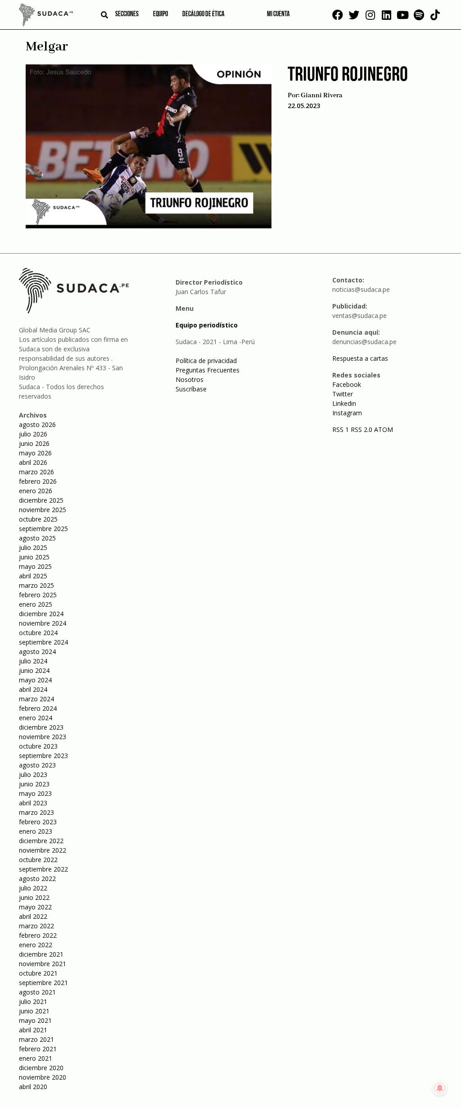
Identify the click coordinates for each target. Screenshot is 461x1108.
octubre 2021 (38, 973)
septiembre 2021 (43, 982)
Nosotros (189, 379)
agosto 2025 (37, 538)
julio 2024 (33, 661)
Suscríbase (191, 389)
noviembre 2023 (42, 736)
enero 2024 (35, 717)
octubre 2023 (38, 746)
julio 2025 (33, 547)
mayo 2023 (35, 793)
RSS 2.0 (361, 429)
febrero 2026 (38, 481)
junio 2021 (34, 1011)
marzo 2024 (36, 699)
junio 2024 (34, 670)
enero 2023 (35, 831)
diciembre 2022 (41, 840)
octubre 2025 (38, 519)
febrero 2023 (38, 821)
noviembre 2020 (42, 1077)
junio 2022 (34, 897)
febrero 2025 (38, 594)
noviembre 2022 (42, 850)
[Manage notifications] (440, 1088)
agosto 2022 (37, 878)
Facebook (346, 384)
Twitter (342, 394)
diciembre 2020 (41, 1067)
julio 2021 (33, 1001)
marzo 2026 (36, 472)
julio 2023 (33, 774)
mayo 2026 (35, 453)
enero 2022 (35, 944)
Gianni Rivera (322, 95)
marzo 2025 (36, 585)
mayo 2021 (35, 1020)
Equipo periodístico (207, 325)
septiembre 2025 (43, 528)
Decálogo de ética (203, 14)
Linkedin (344, 403)
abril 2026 (33, 462)
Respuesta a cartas (360, 358)
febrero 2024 (38, 708)
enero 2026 (35, 490)
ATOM (383, 429)
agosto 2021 (37, 992)
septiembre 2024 (43, 642)
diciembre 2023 (41, 727)
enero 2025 (35, 604)
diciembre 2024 (41, 613)
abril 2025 (33, 576)
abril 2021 (33, 1030)
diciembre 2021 (41, 954)
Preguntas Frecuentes (208, 370)
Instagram (347, 413)
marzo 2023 (36, 812)
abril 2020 (33, 1086)
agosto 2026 (37, 424)
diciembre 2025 (41, 500)
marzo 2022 (36, 926)
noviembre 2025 (42, 509)
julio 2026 (33, 434)
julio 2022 (33, 888)
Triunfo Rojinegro (348, 75)
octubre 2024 (38, 632)
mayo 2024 (35, 680)
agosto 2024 (37, 651)
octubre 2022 (38, 859)
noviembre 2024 (42, 623)
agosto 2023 (37, 765)
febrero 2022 (38, 935)
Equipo (160, 14)
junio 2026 (34, 443)
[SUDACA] (46, 16)
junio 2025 (34, 557)
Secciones (127, 14)
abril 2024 (33, 689)
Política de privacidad (206, 360)
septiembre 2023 (43, 755)
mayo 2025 (35, 566)
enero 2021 (35, 1058)
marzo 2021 (36, 1039)
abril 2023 (33, 803)
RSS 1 (341, 429)
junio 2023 (34, 784)
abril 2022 (33, 916)
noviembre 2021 (42, 963)
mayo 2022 (35, 907)
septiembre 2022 (43, 869)
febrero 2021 (38, 1048)
